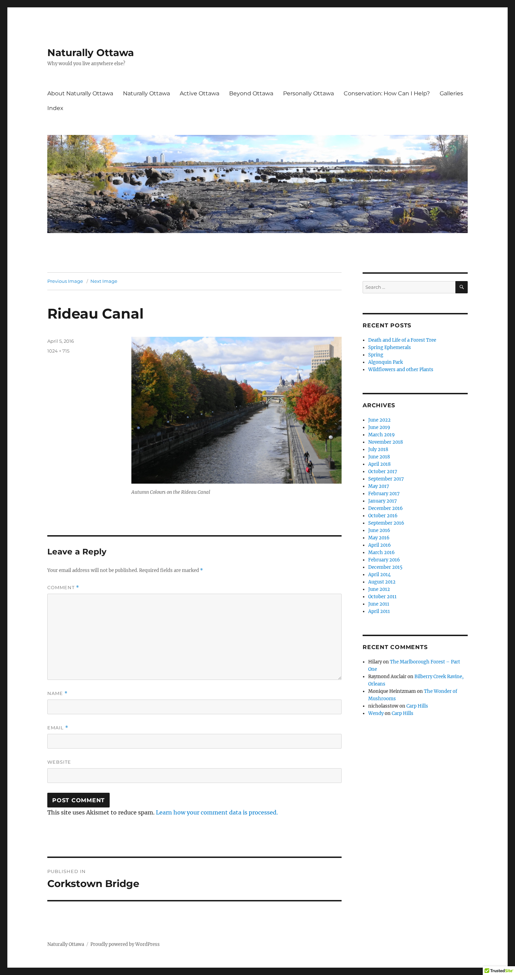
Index (55, 108)
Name (57, 693)
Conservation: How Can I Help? (387, 93)
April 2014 (379, 575)
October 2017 (382, 472)
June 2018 (379, 457)
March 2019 (381, 435)
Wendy (376, 713)
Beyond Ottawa (251, 93)
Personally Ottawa (308, 93)
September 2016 (386, 523)
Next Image (103, 281)
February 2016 (384, 560)
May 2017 (378, 486)
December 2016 (385, 508)
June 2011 (378, 604)
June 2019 (379, 427)
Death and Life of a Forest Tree (402, 340)
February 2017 (384, 494)
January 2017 (382, 501)
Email (57, 728)
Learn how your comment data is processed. (217, 812)
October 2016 (383, 516)
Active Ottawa (199, 93)
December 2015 (385, 567)
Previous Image (65, 281)
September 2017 (386, 479)
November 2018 (385, 442)
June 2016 (379, 530)
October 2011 (382, 597)
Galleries (451, 93)
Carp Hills (417, 706)
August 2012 (382, 582)
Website (59, 762)
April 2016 (379, 545)
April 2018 (379, 464)
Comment (63, 588)
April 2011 (379, 611)
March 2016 (381, 552)
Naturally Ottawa (90, 53)
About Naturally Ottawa (80, 93)
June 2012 (379, 589)
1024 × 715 (58, 351)
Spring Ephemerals (389, 347)
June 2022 (379, 420)
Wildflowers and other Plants (400, 370)
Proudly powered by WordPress (125, 944)
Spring (375, 355)
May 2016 (379, 538)
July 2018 (378, 449)
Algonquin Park (385, 362)
